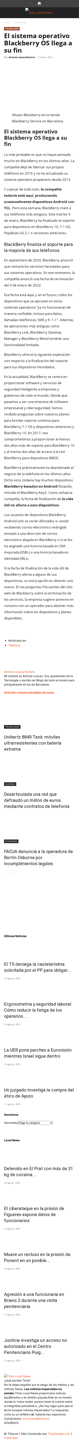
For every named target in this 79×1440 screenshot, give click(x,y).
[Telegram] (36, 66)
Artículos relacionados (20, 692)
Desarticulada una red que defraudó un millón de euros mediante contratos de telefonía (36, 800)
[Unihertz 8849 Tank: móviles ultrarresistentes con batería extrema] (39, 713)
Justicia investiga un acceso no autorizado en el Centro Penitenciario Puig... (35, 1346)
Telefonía (14, 645)
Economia (11, 841)
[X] (17, 66)
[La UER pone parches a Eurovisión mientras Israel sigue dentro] (39, 1035)
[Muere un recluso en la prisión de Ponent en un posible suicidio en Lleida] (39, 1239)
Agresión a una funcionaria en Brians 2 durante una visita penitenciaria (34, 1300)
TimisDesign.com (59, 1433)
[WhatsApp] (27, 66)
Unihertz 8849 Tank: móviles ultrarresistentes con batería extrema (32, 743)
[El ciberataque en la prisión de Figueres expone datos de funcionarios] (39, 1193)
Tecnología (20, 22)
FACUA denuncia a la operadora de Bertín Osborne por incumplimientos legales (38, 857)
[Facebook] (8, 66)
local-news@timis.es (35, 1418)
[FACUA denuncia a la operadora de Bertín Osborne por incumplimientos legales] (39, 828)
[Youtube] (32, 1428)
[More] (45, 66)
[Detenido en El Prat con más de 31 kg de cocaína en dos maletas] (39, 1153)
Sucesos (10, 784)
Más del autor (45, 692)
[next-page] (13, 873)
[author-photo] (21, 667)
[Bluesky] (40, 1428)
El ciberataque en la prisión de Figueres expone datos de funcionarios (34, 1214)
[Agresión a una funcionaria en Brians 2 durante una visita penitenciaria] (39, 1279)
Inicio (7, 22)
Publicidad (11, 1438)
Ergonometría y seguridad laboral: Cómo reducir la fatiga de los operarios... (38, 1010)
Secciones (11, 1122)
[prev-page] (6, 873)
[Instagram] (16, 1428)
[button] (6, 12)
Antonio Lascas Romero (22, 57)
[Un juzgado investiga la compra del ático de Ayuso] (39, 1075)
